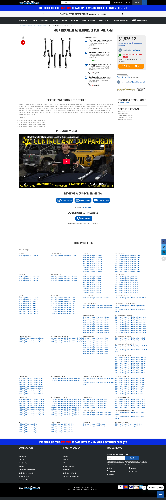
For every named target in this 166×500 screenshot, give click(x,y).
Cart (141, 2)
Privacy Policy (78, 487)
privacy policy (128, 464)
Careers (21, 466)
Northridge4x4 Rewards (26, 473)
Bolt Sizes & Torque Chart (27, 470)
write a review (87, 207)
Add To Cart (132, 66)
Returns (65, 459)
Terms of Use (88, 487)
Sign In (128, 2)
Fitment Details (124, 102)
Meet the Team (23, 463)
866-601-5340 (118, 2)
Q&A (128, 77)
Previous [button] (43, 14)
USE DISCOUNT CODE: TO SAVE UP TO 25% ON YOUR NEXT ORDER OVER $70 (83, 8)
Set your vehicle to (132, 56)
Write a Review (121, 77)
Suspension (22, 26)
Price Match (66, 470)
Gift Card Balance (68, 466)
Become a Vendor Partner (71, 476)
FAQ (64, 463)
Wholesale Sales (24, 476)
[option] (83, 14)
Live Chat (92, 14)
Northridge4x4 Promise (70, 473)
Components (32, 26)
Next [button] (122, 14)
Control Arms (42, 26)
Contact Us (22, 456)
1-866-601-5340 (101, 14)
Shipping (65, 456)
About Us (21, 459)
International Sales (25, 480)
